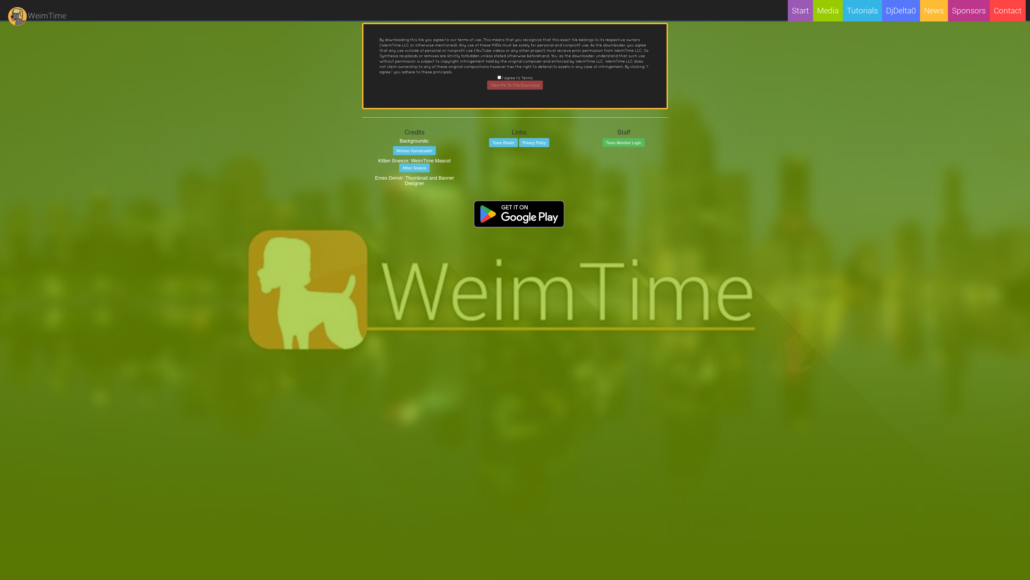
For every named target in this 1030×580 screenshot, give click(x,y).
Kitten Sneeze (414, 168)
